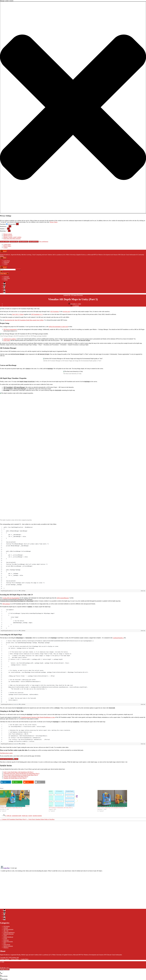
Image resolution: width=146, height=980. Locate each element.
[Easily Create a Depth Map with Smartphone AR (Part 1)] (121, 798)
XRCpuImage (6, 604)
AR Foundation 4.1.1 (37, 314)
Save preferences (33, 241)
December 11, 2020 (75, 304)
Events (5, 938)
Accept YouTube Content (7, 759)
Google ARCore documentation (10, 598)
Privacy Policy (54, 222)
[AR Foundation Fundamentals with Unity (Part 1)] (72, 798)
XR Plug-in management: (10, 329)
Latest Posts (6, 260)
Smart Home (6, 944)
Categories (6, 262)
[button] (73, 107)
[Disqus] (73, 843)
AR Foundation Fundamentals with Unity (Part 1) (61, 807)
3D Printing (6, 926)
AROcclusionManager (63, 598)
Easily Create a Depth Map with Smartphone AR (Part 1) (111, 807)
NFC (4, 943)
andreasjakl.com (4, 253)
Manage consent (5, 969)
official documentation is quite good (58, 326)
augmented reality (16, 815)
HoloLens (6, 940)
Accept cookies (4, 241)
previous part (66, 311)
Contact (5, 247)
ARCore (9, 815)
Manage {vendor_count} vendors (12, 237)
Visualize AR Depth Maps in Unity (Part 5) (14, 778)
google (30, 815)
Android (65, 295)
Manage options (7, 234)
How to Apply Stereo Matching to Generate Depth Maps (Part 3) (20, 775)
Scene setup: (6, 340)
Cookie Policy (7, 244)
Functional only (13, 241)
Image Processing (78, 295)
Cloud (5, 935)
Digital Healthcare (8, 937)
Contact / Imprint (4, 959)
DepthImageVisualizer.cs (7, 590)
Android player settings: (9, 339)
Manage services (7, 235)
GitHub (23, 590)
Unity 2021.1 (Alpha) (18, 314)
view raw (143, 590)
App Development (8, 929)
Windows (5, 947)
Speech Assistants (8, 946)
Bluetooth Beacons (8, 934)
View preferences (23, 241)
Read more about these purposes (12, 238)
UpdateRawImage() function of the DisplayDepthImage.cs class (38, 717)
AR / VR (70, 295)
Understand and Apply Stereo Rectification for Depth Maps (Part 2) (21, 773)
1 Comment (76, 306)
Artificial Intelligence (9, 932)
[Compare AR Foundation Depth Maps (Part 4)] (23, 798)
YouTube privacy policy (6, 753)
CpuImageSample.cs (118, 637)
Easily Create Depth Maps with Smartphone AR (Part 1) (18, 772)
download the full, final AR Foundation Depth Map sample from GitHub (24, 320)
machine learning (37, 815)
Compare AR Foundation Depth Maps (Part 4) (15, 776)
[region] (73, 557)
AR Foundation (54, 311)
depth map (25, 815)
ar (5, 815)
